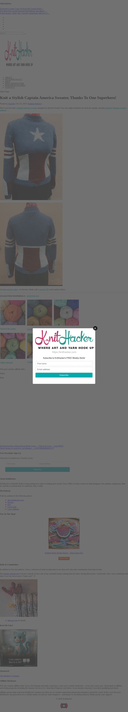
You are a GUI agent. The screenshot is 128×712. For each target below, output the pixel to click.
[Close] (95, 328)
